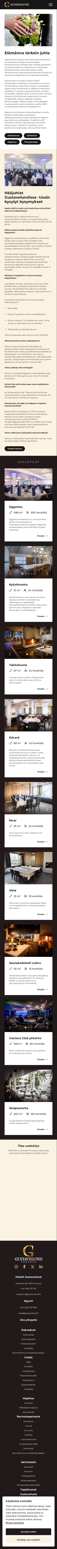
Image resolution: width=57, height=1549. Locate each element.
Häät (28, 1362)
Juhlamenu (13, 135)
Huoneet (28, 1403)
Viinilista (28, 1435)
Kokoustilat (28, 1335)
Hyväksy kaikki (28, 1532)
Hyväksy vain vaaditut (28, 1540)
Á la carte (28, 1430)
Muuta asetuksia (15, 1522)
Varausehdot (29, 1412)
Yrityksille (28, 1348)
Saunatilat (28, 1467)
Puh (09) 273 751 (28, 1288)
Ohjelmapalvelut (28, 1480)
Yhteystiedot (31, 142)
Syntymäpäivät (28, 1385)
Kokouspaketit (28, 1339)
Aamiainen (28, 1421)
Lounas (28, 1426)
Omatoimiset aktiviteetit (28, 1485)
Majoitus (12, 142)
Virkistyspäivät (28, 1476)
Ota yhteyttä (28, 1319)
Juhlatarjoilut (28, 1371)
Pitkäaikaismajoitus (28, 1407)
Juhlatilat (32, 135)
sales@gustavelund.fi (28, 1313)
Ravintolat (28, 1448)
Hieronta (28, 1471)
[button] (25, 496)
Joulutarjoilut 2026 (28, 1444)
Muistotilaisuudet (28, 1375)
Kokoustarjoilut (28, 1344)
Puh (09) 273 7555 (28, 1307)
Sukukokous (28, 1380)
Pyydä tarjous (15, 448)
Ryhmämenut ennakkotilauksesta (28, 1353)
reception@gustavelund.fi (28, 1294)
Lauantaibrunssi (28, 1439)
